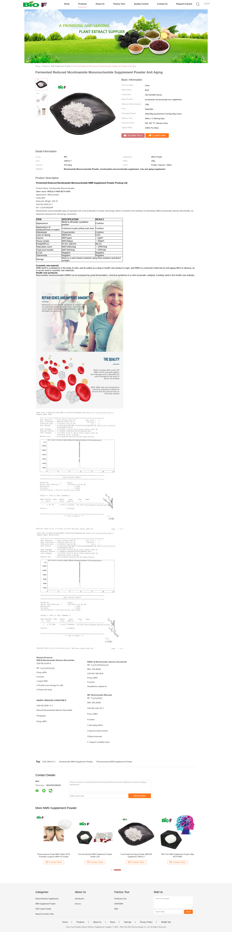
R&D (116, 909)
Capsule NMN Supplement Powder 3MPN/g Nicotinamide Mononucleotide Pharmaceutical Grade (177, 855)
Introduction (79, 899)
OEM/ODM (118, 904)
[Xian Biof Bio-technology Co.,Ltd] (35, 4)
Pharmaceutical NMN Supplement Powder (114, 762)
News (112, 922)
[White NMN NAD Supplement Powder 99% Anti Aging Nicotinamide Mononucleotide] (95, 832)
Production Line (120, 899)
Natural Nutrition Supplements (47, 899)
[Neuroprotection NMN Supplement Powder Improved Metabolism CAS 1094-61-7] (53, 832)
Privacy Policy (146, 922)
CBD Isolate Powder (43, 909)
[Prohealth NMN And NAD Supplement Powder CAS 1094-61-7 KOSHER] (136, 832)
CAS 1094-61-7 (48, 762)
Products (82, 4)
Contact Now (159, 135)
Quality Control (141, 4)
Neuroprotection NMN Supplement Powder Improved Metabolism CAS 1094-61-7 (53, 855)
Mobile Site (166, 922)
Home (67, 4)
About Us (100, 4)
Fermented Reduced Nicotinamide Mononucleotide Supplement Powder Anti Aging (104, 66)
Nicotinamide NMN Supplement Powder (76, 762)
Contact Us (162, 4)
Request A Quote (184, 4)
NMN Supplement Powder (45, 904)
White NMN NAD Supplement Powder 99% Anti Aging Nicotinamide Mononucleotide (95, 855)
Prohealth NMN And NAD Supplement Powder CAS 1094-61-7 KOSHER (136, 855)
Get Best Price (134, 135)
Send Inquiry (140, 796)
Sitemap (127, 922)
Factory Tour (119, 4)
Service (78, 904)
